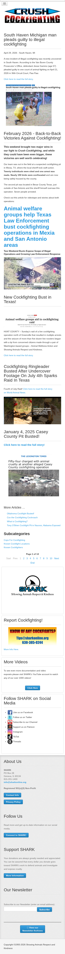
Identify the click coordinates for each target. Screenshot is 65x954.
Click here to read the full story (18, 79)
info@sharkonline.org (15, 782)
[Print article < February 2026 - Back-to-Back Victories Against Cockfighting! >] (60, 146)
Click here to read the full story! (24, 444)
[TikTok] (10, 736)
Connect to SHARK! (16, 835)
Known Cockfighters (13, 547)
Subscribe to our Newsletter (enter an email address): (29, 904)
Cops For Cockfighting (14, 540)
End (32, 562)
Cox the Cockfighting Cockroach (22, 517)
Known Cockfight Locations (17, 543)
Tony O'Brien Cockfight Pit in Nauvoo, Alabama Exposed (33, 525)
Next (56, 558)
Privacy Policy (13, 802)
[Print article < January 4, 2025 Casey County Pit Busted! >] (60, 445)
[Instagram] (10, 732)
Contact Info (12, 795)
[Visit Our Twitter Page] (10, 717)
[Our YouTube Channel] (10, 722)
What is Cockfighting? (17, 521)
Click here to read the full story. (18, 355)
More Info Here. (11, 649)
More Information (15, 875)
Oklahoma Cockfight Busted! (20, 513)
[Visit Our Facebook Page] (10, 712)
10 (51, 558)
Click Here (32, 688)
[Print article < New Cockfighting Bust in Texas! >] (60, 310)
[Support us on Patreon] (10, 727)
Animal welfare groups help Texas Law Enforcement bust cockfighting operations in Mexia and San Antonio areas (29, 226)
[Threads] (10, 741)
